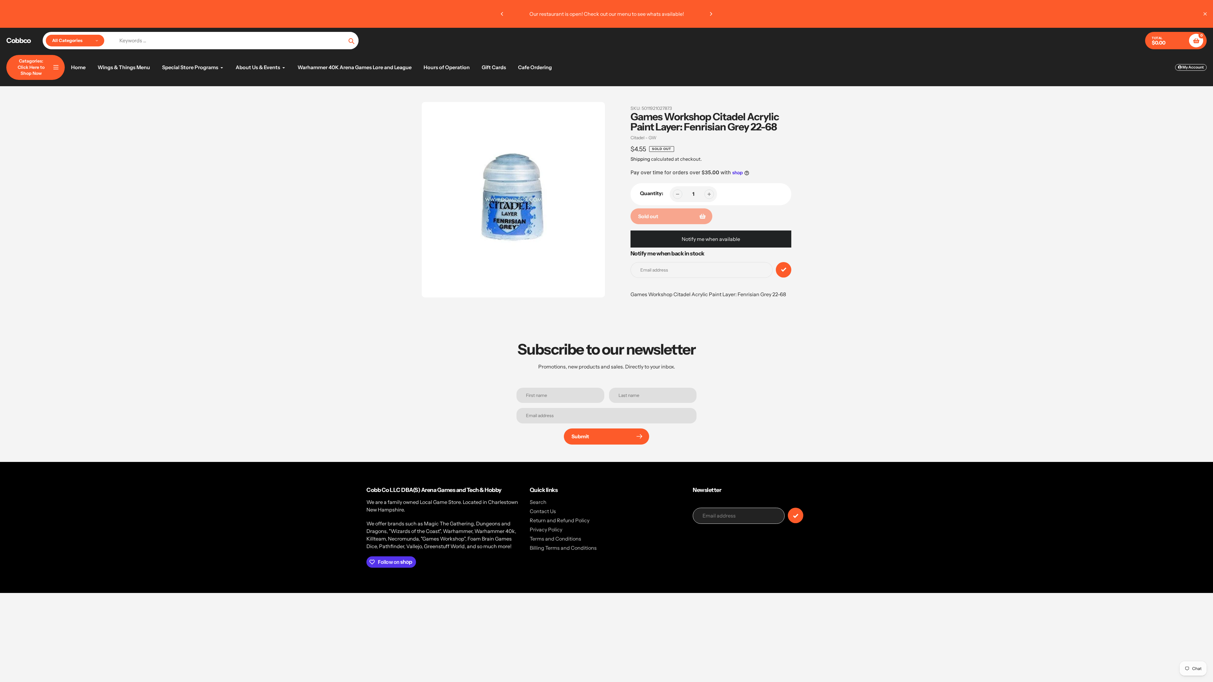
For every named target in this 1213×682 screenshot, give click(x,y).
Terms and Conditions (555, 538)
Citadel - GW (643, 138)
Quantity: (651, 193)
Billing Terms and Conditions (563, 548)
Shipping (640, 159)
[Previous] (502, 14)
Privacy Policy (546, 529)
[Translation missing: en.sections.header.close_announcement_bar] (1205, 14)
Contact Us (543, 511)
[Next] (711, 14)
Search (538, 502)
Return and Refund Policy (559, 520)
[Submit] (795, 515)
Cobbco (18, 40)
